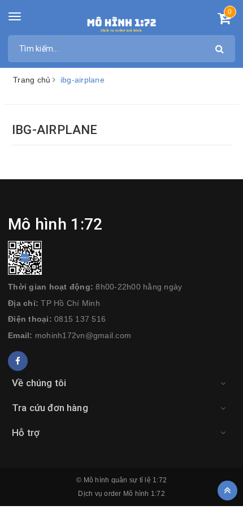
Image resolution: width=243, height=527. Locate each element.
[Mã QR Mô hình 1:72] (121, 258)
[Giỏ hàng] (224, 20)
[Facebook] (18, 361)
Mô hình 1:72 (144, 494)
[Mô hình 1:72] (121, 23)
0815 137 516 (80, 318)
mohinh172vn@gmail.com (83, 335)
